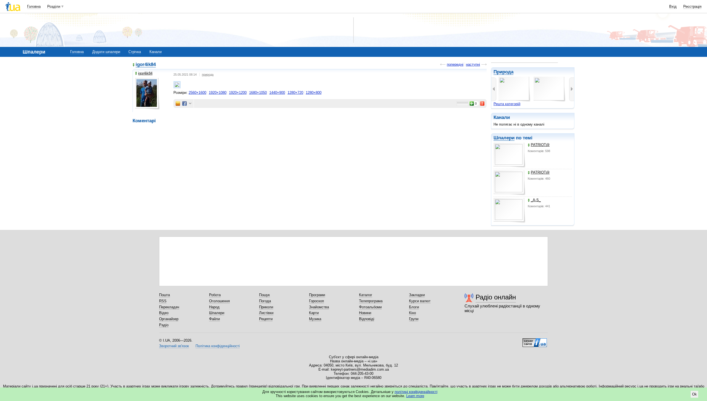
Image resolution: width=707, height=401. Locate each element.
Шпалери (504, 137)
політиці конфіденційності (416, 392)
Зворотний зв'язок (174, 346)
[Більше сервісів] (190, 103)
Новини (365, 313)
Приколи (266, 307)
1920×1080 (217, 93)
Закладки (417, 295)
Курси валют (420, 301)
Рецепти (266, 319)
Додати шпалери (106, 52)
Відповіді (366, 319)
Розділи (53, 6)
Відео (163, 313)
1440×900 (277, 93)
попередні (455, 64)
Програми (317, 295)
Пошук (264, 295)
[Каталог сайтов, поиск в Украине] (535, 340)
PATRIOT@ (540, 145)
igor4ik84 (146, 64)
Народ (214, 307)
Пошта (164, 295)
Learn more (415, 396)
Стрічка (134, 52)
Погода (265, 301)
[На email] (178, 103)
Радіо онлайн (496, 297)
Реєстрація (692, 6)
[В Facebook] (184, 103)
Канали (155, 52)
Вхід (673, 6)
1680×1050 (258, 93)
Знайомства (319, 307)
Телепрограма (370, 301)
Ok (694, 394)
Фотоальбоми (370, 307)
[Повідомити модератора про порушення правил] (482, 103)
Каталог (365, 295)
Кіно (412, 313)
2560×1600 (197, 93)
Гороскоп (316, 301)
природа (207, 74)
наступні (473, 64)
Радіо (163, 325)
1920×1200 (238, 93)
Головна (34, 6)
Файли (214, 319)
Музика (315, 319)
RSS (163, 301)
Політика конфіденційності (218, 346)
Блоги (414, 307)
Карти (314, 313)
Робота (215, 295)
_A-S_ (536, 200)
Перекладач (169, 307)
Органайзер (168, 319)
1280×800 (313, 93)
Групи (413, 319)
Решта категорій (507, 104)
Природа (503, 72)
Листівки (266, 313)
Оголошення (219, 301)
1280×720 (295, 93)
